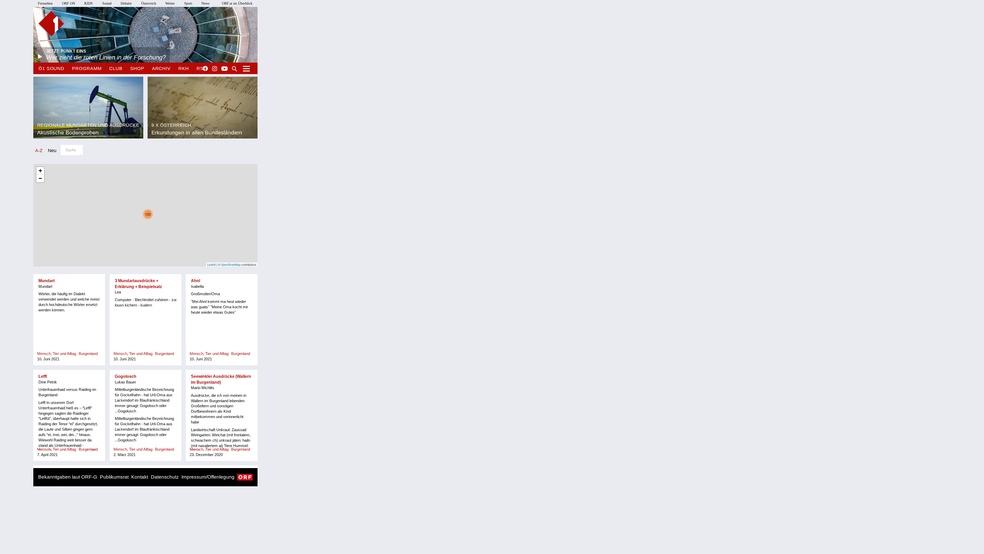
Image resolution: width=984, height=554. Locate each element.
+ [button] (40, 170)
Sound (106, 3)
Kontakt (139, 477)
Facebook (205, 68)
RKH (183, 68)
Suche (234, 68)
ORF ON (68, 3)
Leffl (42, 376)
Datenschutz (165, 477)
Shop (137, 68)
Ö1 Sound (51, 68)
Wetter (170, 3)
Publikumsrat (114, 477)
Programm (86, 68)
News (205, 3)
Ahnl (195, 281)
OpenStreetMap (231, 264)
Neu (52, 150)
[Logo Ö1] (51, 23)
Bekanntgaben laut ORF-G (67, 477)
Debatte (126, 3)
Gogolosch (125, 376)
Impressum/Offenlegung (207, 477)
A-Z (39, 150)
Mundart (46, 281)
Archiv (161, 68)
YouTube (224, 69)
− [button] (40, 178)
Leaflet (211, 264)
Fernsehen (45, 3)
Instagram (214, 68)
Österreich (148, 3)
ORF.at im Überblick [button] (237, 3)
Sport (188, 3)
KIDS (88, 3)
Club (115, 68)
